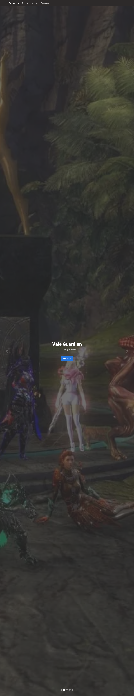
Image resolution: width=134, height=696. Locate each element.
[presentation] (6, 351)
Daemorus (14, 3)
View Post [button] (67, 359)
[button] (61, 690)
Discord (25, 3)
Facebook (45, 3)
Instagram (35, 3)
